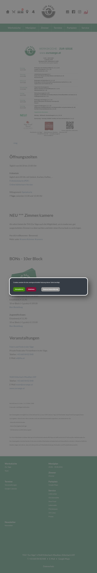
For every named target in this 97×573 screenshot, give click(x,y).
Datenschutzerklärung (50, 289)
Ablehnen (31, 289)
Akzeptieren (19, 289)
